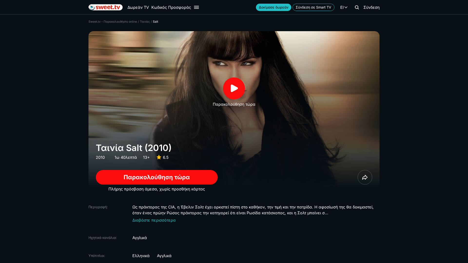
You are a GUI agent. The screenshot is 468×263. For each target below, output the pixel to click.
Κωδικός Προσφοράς (171, 7)
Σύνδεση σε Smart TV (313, 7)
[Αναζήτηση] (357, 7)
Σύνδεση (371, 7)
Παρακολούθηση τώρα (157, 177)
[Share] (365, 177)
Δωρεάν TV (138, 7)
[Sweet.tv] (105, 7)
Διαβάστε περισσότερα (154, 220)
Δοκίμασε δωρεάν (273, 7)
